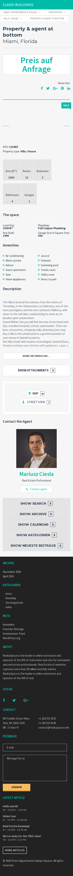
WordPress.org (11, 638)
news (8, 593)
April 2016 (8, 576)
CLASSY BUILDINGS (18, 5)
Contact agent (38, 489)
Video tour (9, 816)
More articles (15, 850)
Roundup (10, 598)
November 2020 (12, 572)
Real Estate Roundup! (16, 826)
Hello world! (10, 806)
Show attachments (33, 370)
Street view (36, 402)
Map (35, 393)
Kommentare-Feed (14, 633)
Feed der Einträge (13, 629)
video (8, 607)
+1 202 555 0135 (47, 718)
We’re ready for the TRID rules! (22, 836)
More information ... (36, 356)
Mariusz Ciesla (36, 473)
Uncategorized (14, 602)
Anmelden (8, 624)
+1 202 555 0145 (47, 723)
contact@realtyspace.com (53, 727)
